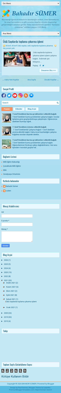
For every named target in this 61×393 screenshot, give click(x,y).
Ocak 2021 (10, 307)
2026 (6, 260)
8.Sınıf (8, 46)
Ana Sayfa (32, 80)
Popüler (7, 109)
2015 (6, 321)
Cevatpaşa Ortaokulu (11, 174)
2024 (6, 268)
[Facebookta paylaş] (40, 66)
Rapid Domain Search (43, 390)
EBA (5, 170)
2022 (6, 276)
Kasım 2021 (11, 287)
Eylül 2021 (10, 295)
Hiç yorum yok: (9, 48)
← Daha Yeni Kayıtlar (10, 80)
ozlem (8, 191)
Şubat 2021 (11, 299)
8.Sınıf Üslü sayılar (19, 46)
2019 (6, 317)
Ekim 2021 (10, 291)
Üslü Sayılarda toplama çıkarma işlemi (23, 41)
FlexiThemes (23, 388)
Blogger (51, 384)
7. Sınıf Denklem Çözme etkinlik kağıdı (29, 127)
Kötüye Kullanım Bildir (15, 376)
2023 (6, 272)
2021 (6, 280)
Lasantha (47, 388)
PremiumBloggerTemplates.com (21, 390)
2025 (6, 264)
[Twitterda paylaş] (43, 66)
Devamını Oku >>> (48, 70)
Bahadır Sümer (12, 186)
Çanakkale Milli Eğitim (12, 166)
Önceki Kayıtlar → (51, 80)
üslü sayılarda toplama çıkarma (40, 46)
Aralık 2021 (11, 283)
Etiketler (18, 109)
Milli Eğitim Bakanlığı (11, 162)
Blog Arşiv (32, 109)
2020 (6, 313)
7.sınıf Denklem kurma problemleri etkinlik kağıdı (34, 114)
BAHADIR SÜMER (29, 384)
